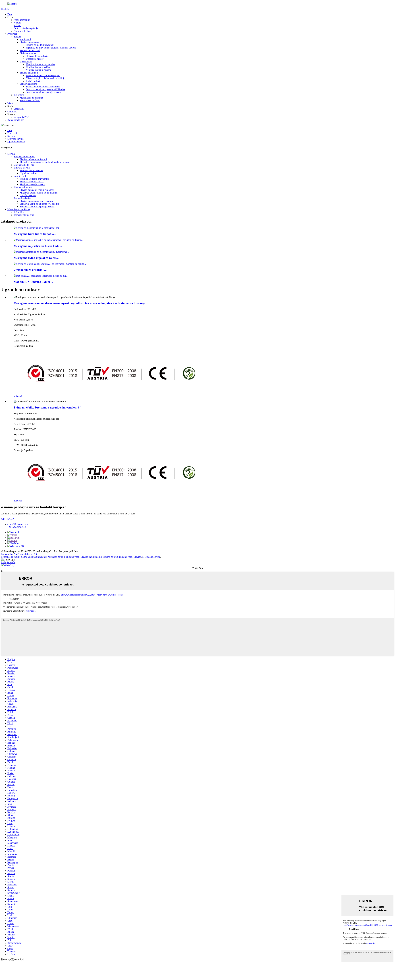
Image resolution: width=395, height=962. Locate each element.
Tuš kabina (19, 95)
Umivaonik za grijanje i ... (30, 269)
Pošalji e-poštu (8, 562)
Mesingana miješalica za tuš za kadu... (38, 246)
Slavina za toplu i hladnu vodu (118, 557)
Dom (9, 14)
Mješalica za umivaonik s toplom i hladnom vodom (51, 47)
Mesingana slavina (151, 557)
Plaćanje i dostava (22, 31)
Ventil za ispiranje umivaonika (40, 64)
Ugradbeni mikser (34, 58)
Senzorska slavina (28, 83)
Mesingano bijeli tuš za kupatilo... (35, 234)
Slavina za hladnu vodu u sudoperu (43, 75)
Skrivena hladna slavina (37, 56)
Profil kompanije (22, 20)
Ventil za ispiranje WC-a (38, 67)
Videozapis (19, 108)
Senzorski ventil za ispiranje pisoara (43, 92)
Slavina (17, 36)
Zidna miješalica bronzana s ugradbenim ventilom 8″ (47, 407)
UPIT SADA (7, 519)
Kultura (17, 22)
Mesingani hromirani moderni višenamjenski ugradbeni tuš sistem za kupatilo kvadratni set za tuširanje (79, 303)
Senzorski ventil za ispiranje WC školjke (45, 89)
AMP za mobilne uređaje (26, 554)
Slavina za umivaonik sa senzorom (43, 86)
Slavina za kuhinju (29, 72)
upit (15, 396)
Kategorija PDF (21, 117)
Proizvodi (12, 33)
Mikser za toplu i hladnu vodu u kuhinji (45, 78)
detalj (20, 396)
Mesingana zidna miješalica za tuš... (36, 257)
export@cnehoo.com (17, 524)
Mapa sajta (6, 554)
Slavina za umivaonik (30, 42)
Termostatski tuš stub (30, 100)
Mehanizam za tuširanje (31, 97)
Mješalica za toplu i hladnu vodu (63, 557)
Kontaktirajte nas (15, 120)
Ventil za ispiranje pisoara (38, 70)
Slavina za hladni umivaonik (40, 45)
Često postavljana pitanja (26, 28)
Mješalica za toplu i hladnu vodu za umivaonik (24, 557)
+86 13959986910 (16, 527)
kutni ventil (25, 39)
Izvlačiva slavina (34, 81)
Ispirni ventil (26, 61)
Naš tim (17, 25)
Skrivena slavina (28, 53)
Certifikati (12, 111)
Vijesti (10, 103)
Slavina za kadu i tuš (30, 50)
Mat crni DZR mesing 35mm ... (33, 281)
